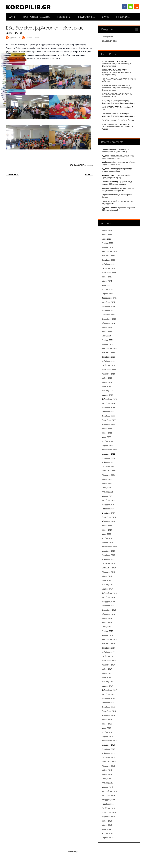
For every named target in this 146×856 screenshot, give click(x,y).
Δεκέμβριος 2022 (108, 408)
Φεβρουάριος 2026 (109, 252)
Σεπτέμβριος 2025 (109, 273)
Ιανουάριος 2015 (108, 796)
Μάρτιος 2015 (107, 787)
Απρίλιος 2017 (107, 682)
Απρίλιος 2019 (107, 585)
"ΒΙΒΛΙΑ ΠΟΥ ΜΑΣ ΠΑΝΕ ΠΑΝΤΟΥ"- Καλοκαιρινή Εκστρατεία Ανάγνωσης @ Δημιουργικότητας (117, 88)
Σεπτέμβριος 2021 (109, 471)
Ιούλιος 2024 (107, 327)
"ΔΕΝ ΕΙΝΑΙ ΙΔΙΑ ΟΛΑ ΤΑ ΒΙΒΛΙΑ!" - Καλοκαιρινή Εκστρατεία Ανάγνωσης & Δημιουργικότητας (116, 63)
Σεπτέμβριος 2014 (109, 812)
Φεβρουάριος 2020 (109, 547)
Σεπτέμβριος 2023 (109, 370)
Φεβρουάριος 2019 (109, 593)
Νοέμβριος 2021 (108, 462)
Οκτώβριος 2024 (108, 315)
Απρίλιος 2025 (107, 290)
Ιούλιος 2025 (107, 277)
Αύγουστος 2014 (108, 817)
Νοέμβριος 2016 (108, 703)
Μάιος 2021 (106, 488)
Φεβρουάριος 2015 (109, 791)
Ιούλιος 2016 (107, 720)
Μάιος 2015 (106, 779)
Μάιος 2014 (106, 829)
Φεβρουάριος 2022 (109, 450)
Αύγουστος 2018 (108, 614)
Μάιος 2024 (106, 336)
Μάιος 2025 (106, 285)
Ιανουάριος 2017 (108, 694)
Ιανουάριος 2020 (108, 551)
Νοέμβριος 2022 (108, 412)
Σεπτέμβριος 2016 (109, 711)
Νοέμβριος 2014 (108, 804)
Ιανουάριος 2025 (108, 302)
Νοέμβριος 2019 (108, 559)
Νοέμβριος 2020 (108, 509)
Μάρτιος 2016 (107, 737)
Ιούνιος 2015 (107, 774)
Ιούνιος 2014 (107, 825)
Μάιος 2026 (106, 239)
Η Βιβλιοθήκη (64, 17)
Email (130, 6)
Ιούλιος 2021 (107, 479)
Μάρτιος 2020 (107, 542)
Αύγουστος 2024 (108, 323)
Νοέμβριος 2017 (108, 652)
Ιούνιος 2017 (107, 673)
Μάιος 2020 (106, 534)
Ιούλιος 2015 (107, 770)
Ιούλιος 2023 (107, 378)
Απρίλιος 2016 (107, 732)
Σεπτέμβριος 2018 (109, 610)
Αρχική (12, 17)
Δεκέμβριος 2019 (108, 555)
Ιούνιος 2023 (107, 382)
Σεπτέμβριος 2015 (109, 762)
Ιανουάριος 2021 (108, 500)
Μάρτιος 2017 (107, 686)
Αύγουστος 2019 (108, 572)
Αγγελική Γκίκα (15, 37)
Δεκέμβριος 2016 (108, 699)
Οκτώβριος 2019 (108, 564)
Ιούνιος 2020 (107, 530)
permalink (88, 165)
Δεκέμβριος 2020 (108, 505)
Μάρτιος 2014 (107, 838)
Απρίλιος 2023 (107, 391)
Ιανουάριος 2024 (108, 353)
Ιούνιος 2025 (107, 281)
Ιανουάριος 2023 (108, 403)
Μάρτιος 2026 (107, 247)
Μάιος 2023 (106, 386)
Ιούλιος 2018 (107, 618)
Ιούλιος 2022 (107, 429)
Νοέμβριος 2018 (108, 606)
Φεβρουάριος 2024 (109, 349)
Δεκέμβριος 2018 (108, 602)
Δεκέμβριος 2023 (108, 357)
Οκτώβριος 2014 (108, 808)
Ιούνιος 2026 (107, 235)
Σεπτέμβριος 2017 (109, 661)
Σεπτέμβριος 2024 (109, 319)
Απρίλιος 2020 (107, 538)
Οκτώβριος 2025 (108, 268)
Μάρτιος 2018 (107, 635)
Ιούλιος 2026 (107, 230)
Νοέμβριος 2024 (108, 311)
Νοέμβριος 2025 (108, 264)
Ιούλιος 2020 (107, 526)
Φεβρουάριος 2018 (109, 640)
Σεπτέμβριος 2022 (109, 420)
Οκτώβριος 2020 (108, 513)
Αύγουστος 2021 (108, 475)
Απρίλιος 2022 (107, 441)
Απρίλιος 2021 (107, 492)
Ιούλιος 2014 (107, 821)
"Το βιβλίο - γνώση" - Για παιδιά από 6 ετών (118, 120)
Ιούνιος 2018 (107, 623)
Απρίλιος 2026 (107, 243)
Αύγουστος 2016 (108, 715)
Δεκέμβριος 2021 (108, 458)
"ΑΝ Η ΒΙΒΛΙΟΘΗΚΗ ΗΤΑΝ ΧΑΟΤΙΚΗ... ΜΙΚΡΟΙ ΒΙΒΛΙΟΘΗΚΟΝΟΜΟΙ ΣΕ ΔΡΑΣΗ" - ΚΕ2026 (118, 126)
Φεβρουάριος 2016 (109, 741)
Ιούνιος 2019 (107, 576)
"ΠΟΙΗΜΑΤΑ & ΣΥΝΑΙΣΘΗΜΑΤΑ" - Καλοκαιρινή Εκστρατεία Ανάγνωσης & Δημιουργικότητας (116, 72)
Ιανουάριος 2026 (108, 256)
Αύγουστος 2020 (108, 521)
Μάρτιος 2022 (107, 446)
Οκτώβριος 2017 (108, 656)
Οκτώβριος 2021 (108, 467)
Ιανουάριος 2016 (108, 745)
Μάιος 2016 (106, 728)
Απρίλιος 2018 (107, 631)
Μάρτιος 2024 (107, 344)
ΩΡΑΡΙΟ (105, 17)
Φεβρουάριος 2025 (109, 298)
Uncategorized (107, 37)
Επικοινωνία (122, 17)
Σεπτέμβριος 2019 (109, 568)
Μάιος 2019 (106, 581)
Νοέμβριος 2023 (108, 361)
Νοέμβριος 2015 (108, 753)
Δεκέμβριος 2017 (108, 648)
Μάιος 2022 (106, 437)
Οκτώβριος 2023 (108, 365)
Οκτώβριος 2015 (108, 758)
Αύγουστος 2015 (108, 766)
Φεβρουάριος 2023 (109, 399)
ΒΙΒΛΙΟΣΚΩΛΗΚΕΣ (86, 17)
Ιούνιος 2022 (107, 433)
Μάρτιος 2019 (107, 589)
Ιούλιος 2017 (107, 669)
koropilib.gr (28, 7)
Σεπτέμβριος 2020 (109, 517)
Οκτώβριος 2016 (108, 707)
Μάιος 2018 (106, 627)
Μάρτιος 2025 (107, 294)
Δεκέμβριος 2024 (108, 306)
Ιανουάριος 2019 (108, 597)
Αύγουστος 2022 (108, 425)
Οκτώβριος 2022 (108, 416)
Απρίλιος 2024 (107, 340)
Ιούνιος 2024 (107, 332)
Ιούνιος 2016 (107, 724)
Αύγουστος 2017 (108, 665)
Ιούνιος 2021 (107, 484)
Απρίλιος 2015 (107, 783)
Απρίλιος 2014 (107, 833)
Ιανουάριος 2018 (108, 644)
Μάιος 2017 (106, 677)
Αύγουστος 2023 (108, 374)
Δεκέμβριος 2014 (108, 800)
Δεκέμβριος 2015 (108, 749)
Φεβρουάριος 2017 (109, 690)
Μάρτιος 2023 (107, 395)
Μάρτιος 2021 (107, 496)
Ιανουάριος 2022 (108, 454)
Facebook (124, 6)
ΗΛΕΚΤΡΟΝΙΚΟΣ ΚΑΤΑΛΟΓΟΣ (36, 17)
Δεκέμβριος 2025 (108, 260)
